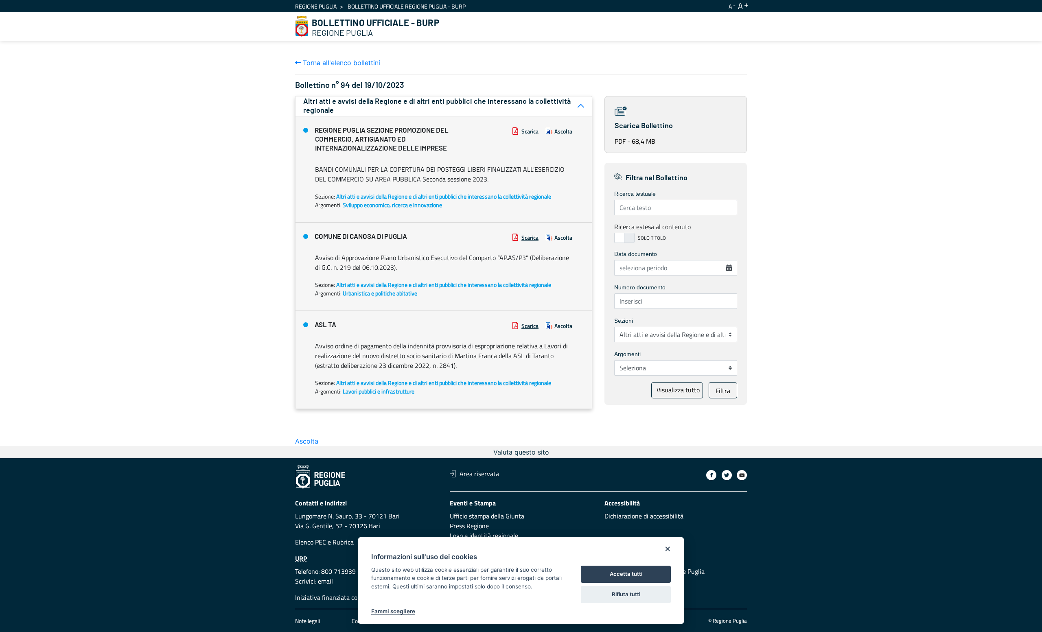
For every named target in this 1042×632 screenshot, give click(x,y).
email (325, 581)
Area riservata (479, 473)
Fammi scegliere (393, 611)
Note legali (307, 621)
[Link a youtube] (742, 475)
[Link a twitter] (727, 475)
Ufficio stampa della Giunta (487, 516)
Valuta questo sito (521, 452)
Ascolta (563, 131)
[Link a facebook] (711, 475)
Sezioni (623, 321)
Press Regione (469, 526)
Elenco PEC (310, 542)
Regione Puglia (316, 6)
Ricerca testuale (635, 194)
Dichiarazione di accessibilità (643, 516)
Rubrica (343, 542)
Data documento (635, 254)
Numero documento (639, 287)
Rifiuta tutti (626, 594)
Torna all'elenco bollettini (340, 63)
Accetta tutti (626, 574)
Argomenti (627, 354)
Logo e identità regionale (484, 535)
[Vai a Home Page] (302, 26)
